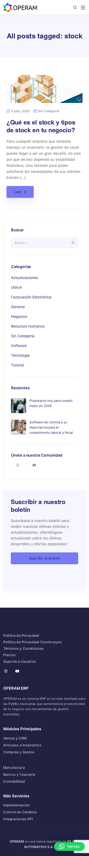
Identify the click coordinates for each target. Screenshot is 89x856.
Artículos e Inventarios (22, 745)
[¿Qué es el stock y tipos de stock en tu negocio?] (44, 92)
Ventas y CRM (15, 738)
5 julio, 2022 (20, 111)
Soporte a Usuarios (19, 661)
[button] (69, 846)
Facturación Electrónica (31, 297)
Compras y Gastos (19, 752)
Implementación (16, 805)
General (18, 307)
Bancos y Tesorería (19, 774)
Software (19, 346)
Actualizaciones (24, 278)
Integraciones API (18, 819)
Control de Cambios (20, 812)
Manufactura (14, 767)
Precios (9, 655)
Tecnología (20, 355)
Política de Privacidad (21, 635)
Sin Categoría (48, 111)
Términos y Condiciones (23, 648)
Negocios (19, 316)
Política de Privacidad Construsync (32, 642)
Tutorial (17, 365)
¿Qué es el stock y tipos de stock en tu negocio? (40, 126)
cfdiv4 (16, 287)
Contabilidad (14, 781)
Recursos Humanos (28, 326)
